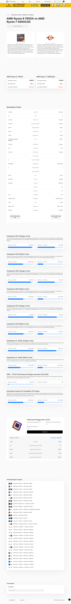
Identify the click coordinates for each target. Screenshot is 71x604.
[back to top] (69, 600)
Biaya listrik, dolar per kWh (32, 426)
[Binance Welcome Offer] (9, 5)
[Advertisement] (35, 10)
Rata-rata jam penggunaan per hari (34, 422)
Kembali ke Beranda (17, 26)
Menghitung (44, 431)
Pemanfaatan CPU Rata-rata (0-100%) (53, 422)
